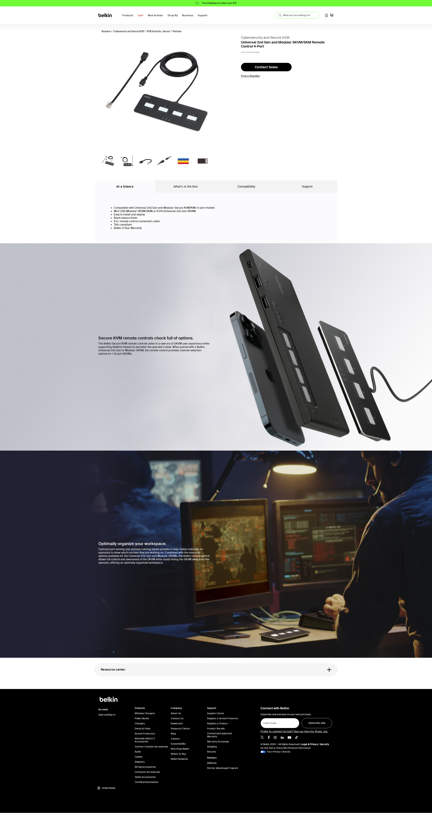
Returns (211, 751)
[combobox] (297, 15)
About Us (176, 713)
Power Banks (142, 718)
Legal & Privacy (309, 744)
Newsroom (177, 723)
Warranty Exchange (218, 741)
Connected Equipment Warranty (219, 735)
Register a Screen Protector (222, 718)
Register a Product (217, 723)
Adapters (140, 761)
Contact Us (177, 718)
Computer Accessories (147, 771)
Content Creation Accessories (151, 746)
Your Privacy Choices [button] (278, 751)
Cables (138, 756)
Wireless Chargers (145, 713)
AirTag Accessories (145, 766)
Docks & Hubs (142, 728)
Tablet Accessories (145, 777)
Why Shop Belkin (180, 748)
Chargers (140, 723)
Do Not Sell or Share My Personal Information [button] (286, 747)
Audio (138, 751)
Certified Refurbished (146, 782)
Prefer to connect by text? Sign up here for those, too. (294, 731)
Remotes (177, 31)
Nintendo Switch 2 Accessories (145, 740)
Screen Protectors (145, 733)
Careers (175, 738)
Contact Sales (266, 67)
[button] (326, 15)
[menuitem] (141, 17)
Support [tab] (307, 186)
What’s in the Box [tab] (185, 186)
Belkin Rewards (179, 758)
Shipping (212, 746)
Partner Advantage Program (222, 768)
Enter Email (269, 722)
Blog (173, 733)
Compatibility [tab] (246, 186)
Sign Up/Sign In (106, 714)
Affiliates (212, 763)
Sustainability (178, 743)
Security (324, 744)
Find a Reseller (250, 76)
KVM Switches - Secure (158, 31)
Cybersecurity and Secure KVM (128, 31)
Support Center (215, 713)
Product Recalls (216, 728)
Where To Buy (178, 753)
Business (106, 31)
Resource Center (180, 728)
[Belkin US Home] (105, 15)
